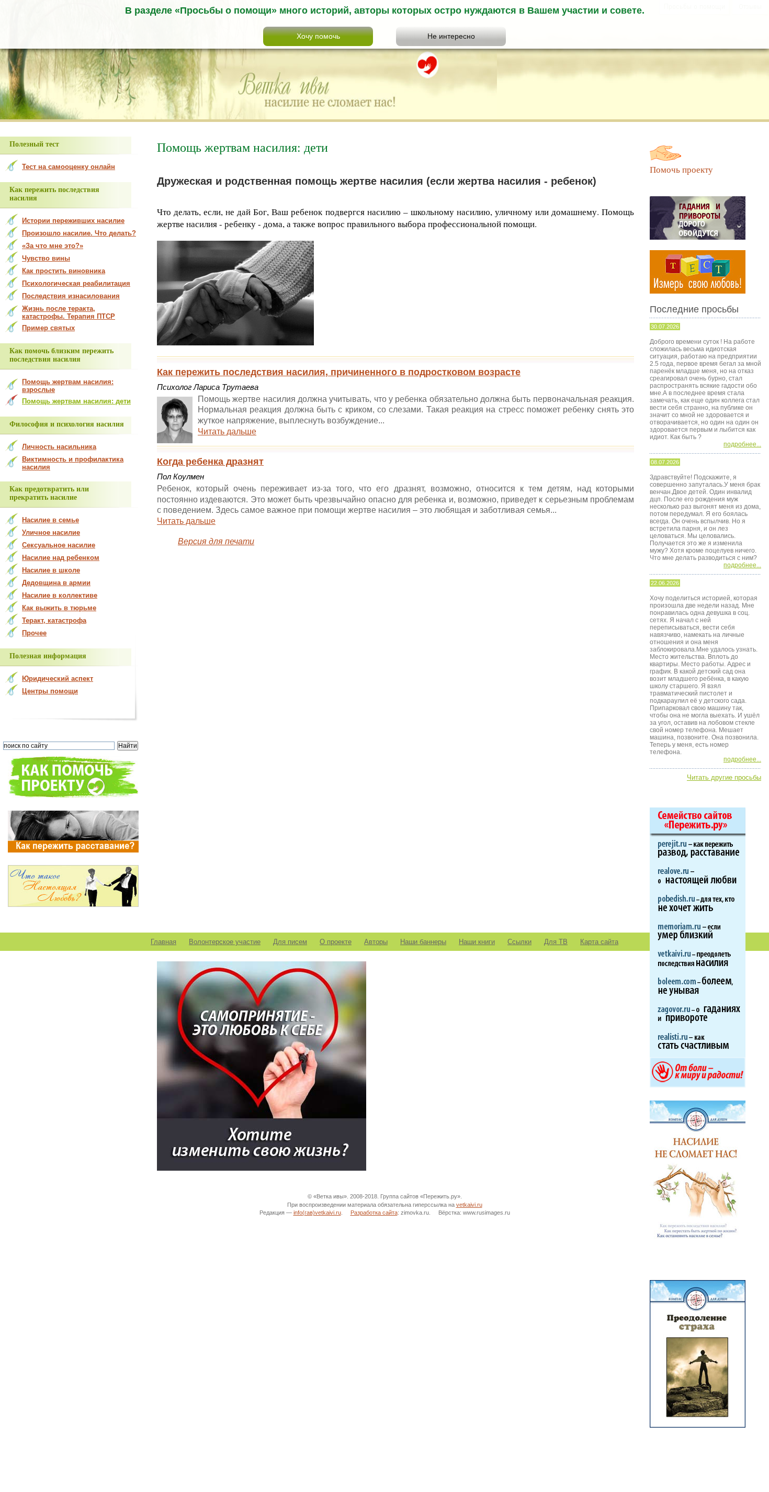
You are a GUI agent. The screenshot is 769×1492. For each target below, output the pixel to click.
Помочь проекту (681, 169)
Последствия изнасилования (71, 296)
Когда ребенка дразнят (210, 461)
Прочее (34, 633)
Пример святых (48, 328)
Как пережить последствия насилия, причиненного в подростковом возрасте (339, 372)
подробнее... (742, 444)
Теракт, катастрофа (54, 620)
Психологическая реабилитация (76, 283)
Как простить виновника (63, 271)
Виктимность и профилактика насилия (72, 463)
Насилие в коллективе (59, 595)
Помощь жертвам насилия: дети (76, 401)
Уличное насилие (51, 532)
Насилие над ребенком (60, 558)
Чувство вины (46, 258)
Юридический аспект (57, 678)
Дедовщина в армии (56, 583)
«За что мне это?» (52, 246)
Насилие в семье (50, 520)
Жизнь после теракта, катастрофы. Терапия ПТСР (68, 312)
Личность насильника (59, 447)
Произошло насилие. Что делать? (79, 233)
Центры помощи (50, 691)
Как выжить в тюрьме (59, 608)
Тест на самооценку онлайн (68, 167)
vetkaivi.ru (469, 1205)
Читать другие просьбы (724, 777)
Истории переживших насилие (73, 221)
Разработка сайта (374, 1212)
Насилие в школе (51, 570)
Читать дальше (227, 431)
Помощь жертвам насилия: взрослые (68, 386)
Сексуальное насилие (58, 545)
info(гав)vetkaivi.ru (317, 1212)
